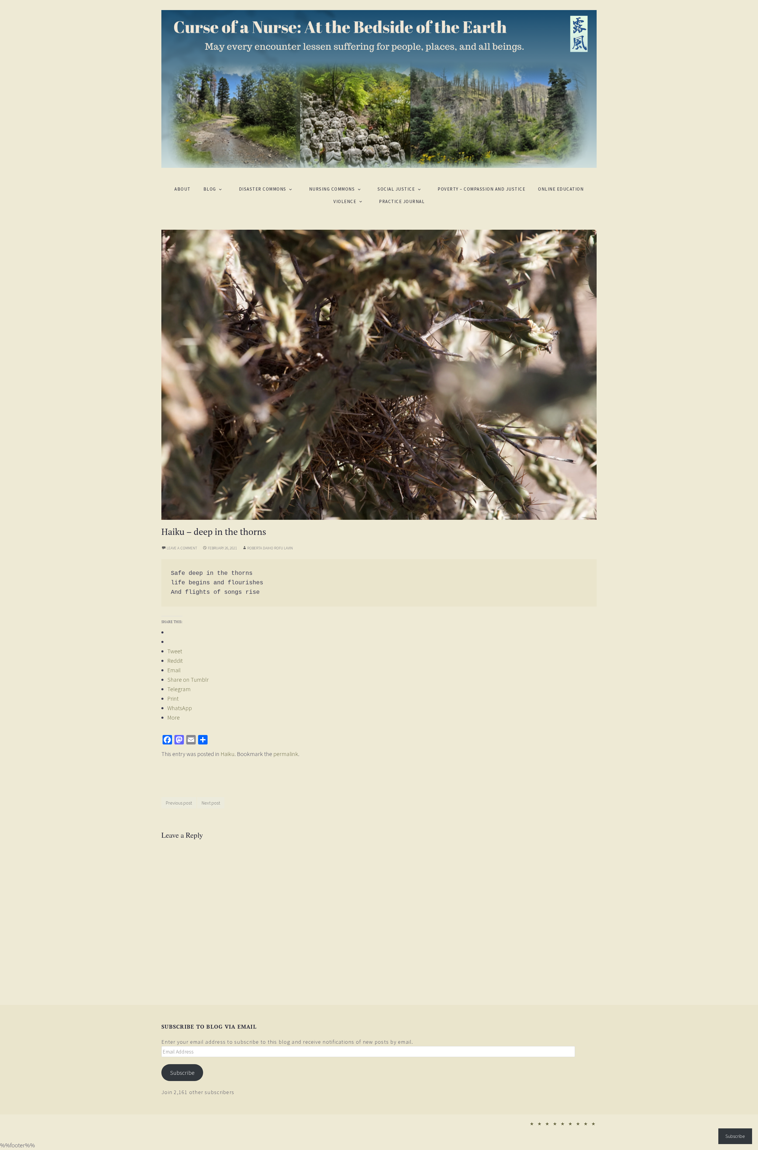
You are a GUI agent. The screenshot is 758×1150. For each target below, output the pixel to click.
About (182, 189)
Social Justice (396, 189)
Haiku (228, 753)
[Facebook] (167, 739)
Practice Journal (402, 201)
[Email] (191, 739)
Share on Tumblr (188, 679)
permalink (285, 753)
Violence (344, 201)
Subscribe (182, 1073)
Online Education (561, 189)
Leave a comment (182, 548)
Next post (211, 803)
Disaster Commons (262, 189)
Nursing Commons (332, 189)
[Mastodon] (179, 739)
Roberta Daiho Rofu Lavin (270, 548)
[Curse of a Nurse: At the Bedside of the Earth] (379, 88)
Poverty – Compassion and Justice (481, 189)
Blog (209, 189)
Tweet (174, 651)
